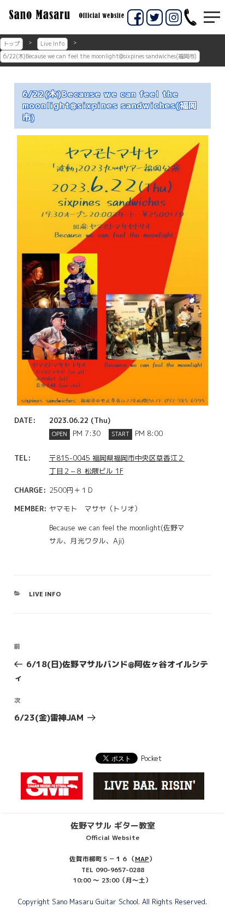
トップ (11, 43)
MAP (142, 859)
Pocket (151, 758)
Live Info (52, 43)
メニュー (212, 17)
